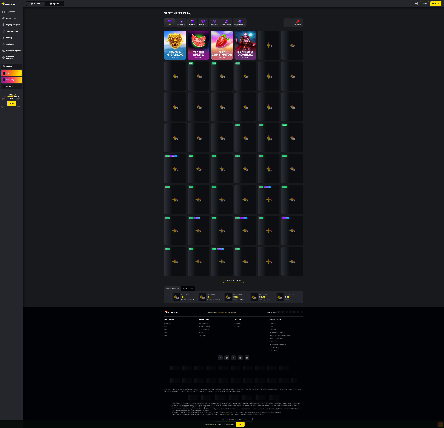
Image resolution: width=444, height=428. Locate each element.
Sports (56, 4)
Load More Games (233, 280)
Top (165, 326)
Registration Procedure (278, 344)
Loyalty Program (205, 326)
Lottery (201, 332)
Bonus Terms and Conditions (280, 335)
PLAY (11, 103)
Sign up (435, 4)
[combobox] (11, 86)
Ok (240, 424)
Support (272, 323)
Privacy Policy (274, 329)
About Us (237, 323)
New (165, 329)
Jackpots (202, 335)
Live (165, 335)
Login (424, 4)
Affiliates (237, 326)
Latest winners (172, 289)
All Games (167, 323)
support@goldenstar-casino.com (224, 312)
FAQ (271, 326)
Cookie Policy (274, 347)
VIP (7, 73)
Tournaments (204, 329)
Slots (166, 332)
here (227, 414)
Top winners (188, 289)
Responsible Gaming (277, 338)
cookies (211, 424)
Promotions (203, 323)
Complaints (274, 341)
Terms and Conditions (277, 332)
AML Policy (273, 350)
